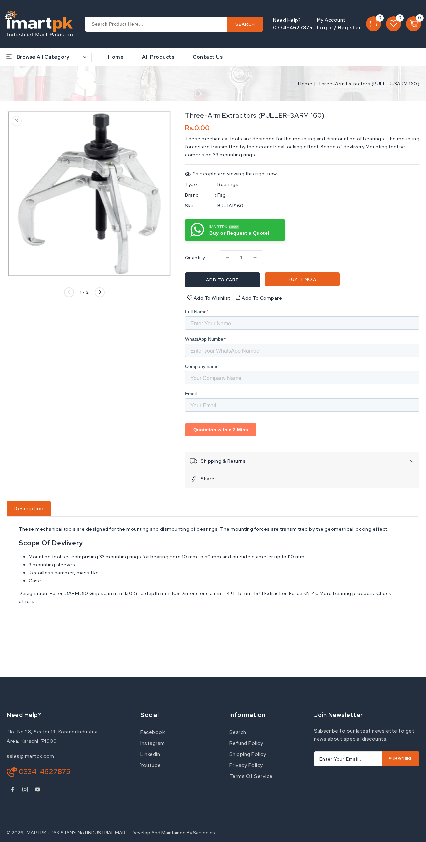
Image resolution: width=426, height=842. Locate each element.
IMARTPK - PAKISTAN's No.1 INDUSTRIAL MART (77, 833)
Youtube (150, 765)
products (363, 593)
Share (208, 479)
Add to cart (222, 280)
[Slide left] (69, 292)
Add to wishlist (211, 298)
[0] (373, 24)
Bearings (227, 184)
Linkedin (150, 754)
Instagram (152, 743)
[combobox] (174, 24)
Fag (221, 195)
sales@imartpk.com (30, 756)
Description (29, 508)
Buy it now (302, 279)
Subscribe (401, 759)
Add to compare (262, 298)
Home (305, 84)
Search (237, 732)
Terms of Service (251, 776)
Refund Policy (246, 743)
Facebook (152, 732)
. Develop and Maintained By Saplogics (172, 833)
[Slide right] (100, 292)
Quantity (195, 258)
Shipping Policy (247, 754)
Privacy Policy (246, 765)
